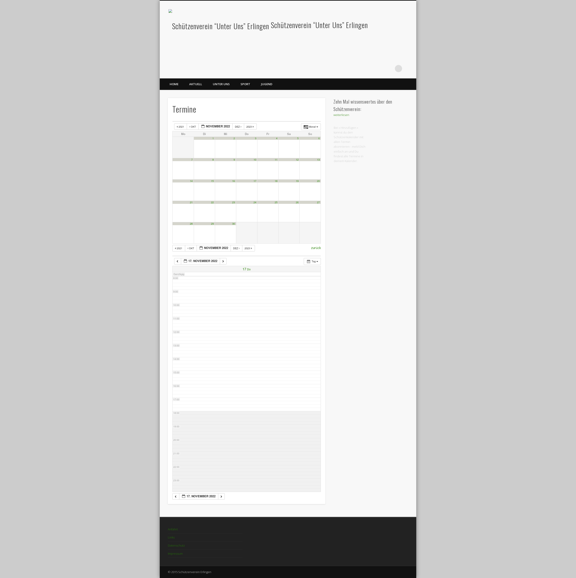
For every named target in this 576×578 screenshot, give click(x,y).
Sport (245, 84)
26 (297, 202)
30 (233, 223)
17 (255, 181)
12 (297, 159)
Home (174, 84)
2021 (181, 126)
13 (318, 159)
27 (318, 202)
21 (191, 202)
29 (212, 223)
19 (297, 181)
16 (233, 181)
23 (233, 202)
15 (212, 181)
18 (276, 181)
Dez (238, 126)
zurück (316, 247)
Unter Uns (221, 84)
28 (191, 223)
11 (276, 159)
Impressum (175, 553)
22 (212, 202)
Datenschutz (176, 545)
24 (255, 202)
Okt (193, 126)
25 (276, 202)
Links (171, 537)
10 (255, 159)
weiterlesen (341, 115)
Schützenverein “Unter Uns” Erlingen (319, 25)
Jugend (266, 84)
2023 (249, 126)
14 (191, 181)
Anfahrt (173, 529)
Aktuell (195, 84)
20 (318, 181)
